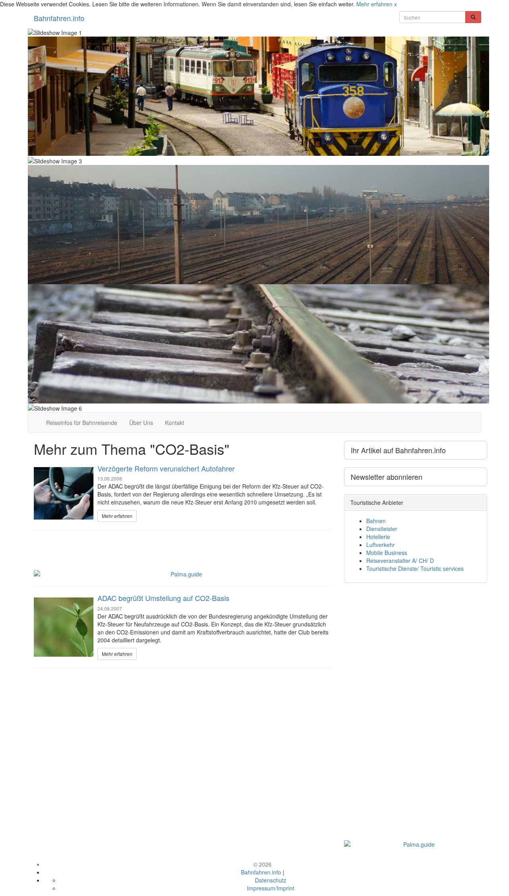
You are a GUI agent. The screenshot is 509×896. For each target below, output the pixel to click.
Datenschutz (270, 880)
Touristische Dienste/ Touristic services (415, 568)
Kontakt (174, 423)
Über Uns (141, 423)
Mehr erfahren (374, 4)
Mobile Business (386, 553)
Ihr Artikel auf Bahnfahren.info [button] (398, 450)
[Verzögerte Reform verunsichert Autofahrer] (63, 493)
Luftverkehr (380, 545)
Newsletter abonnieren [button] (386, 476)
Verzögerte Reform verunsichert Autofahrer (166, 468)
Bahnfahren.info (59, 18)
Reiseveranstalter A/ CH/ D (400, 560)
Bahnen (376, 521)
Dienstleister (381, 529)
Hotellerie (378, 537)
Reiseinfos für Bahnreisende (81, 423)
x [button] (395, 4)
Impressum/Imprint (270, 888)
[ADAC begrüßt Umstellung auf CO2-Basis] (63, 627)
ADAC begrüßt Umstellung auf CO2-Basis (163, 598)
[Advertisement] (183, 542)
